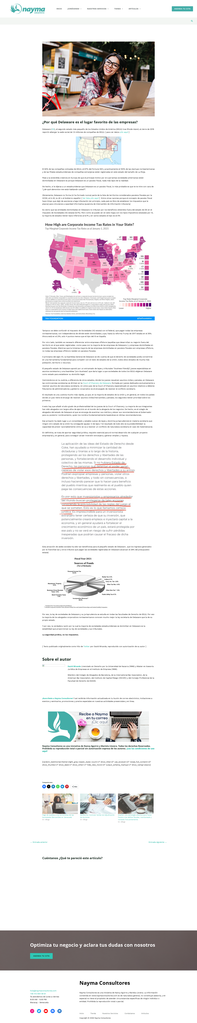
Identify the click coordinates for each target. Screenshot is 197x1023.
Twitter (86, 646)
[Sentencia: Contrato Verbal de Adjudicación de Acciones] (98, 804)
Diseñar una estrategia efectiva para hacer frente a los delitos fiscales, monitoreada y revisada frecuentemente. (135, 817)
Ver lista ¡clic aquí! (91, 198)
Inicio (59, 9)
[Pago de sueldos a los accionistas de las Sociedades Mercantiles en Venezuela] (60, 804)
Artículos (133, 9)
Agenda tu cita (41, 956)
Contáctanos (130, 1013)
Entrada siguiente (158, 842)
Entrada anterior (39, 842)
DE (53, 129)
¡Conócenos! (73, 9)
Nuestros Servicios (96, 9)
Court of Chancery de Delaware (97, 383)
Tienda (117, 9)
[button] (80, 9)
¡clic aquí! (124, 132)
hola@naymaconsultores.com (43, 991)
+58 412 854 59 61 (38, 994)
